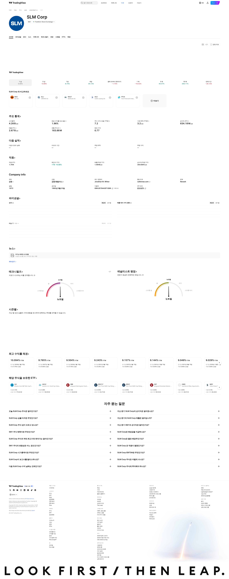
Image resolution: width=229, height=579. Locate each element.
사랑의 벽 (152, 490)
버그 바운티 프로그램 (103, 557)
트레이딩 (151, 503)
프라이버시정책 (101, 549)
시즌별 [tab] (57, 37)
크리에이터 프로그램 (155, 494)
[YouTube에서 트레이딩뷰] (17, 490)
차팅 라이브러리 (205, 490)
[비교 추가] (29, 97)
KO (203, 3)
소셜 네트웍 (152, 488)
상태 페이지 (100, 559)
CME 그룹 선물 (101, 511)
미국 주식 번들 (101, 514)
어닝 (50, 522)
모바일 (51, 545)
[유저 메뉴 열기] (207, 3)
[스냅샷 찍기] (202, 44)
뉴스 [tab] (29, 37)
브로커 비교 (100, 503)
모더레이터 (152, 497)
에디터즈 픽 (152, 507)
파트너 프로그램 (205, 505)
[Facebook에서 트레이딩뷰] (14, 490)
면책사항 (99, 547)
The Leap (100, 505)
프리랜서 (151, 516)
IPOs (50, 526)
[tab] (103, 203)
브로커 (130, 3)
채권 (50, 497)
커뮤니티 (114, 3)
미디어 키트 (100, 530)
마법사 (151, 514)
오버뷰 (99, 499)
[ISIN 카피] (112, 188)
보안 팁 (99, 555)
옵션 (50, 535)
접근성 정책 (100, 553)
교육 (150, 505)
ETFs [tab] (63, 37)
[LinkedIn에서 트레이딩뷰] (24, 490)
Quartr (33, 510)
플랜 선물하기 (101, 494)
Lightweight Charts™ (207, 492)
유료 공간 (152, 518)
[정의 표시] (16, 121)
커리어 (99, 528)
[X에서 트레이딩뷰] (10, 490)
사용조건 (99, 545)
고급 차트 (203, 494)
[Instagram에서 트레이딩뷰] (21, 490)
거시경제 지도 (53, 537)
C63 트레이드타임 (102, 539)
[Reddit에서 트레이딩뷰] (35, 490)
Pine (50, 505)
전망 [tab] (51, 37)
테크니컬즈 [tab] (44, 37)
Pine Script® (52, 539)
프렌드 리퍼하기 (153, 492)
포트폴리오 (52, 531)
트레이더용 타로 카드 (103, 537)
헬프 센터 (100, 526)
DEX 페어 (51, 503)
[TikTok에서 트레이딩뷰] (31, 490)
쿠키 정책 (100, 551)
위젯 (202, 488)
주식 (50, 493)
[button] (108, 3)
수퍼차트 (51, 488)
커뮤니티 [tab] (36, 37)
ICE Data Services (29, 498)
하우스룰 (151, 495)
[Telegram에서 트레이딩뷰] (28, 490)
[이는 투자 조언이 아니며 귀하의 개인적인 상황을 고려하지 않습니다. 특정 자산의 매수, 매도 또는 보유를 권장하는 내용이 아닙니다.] (34, 275)
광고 (202, 501)
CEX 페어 (51, 501)
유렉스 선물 (100, 512)
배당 (50, 524)
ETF (50, 495)
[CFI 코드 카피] (145, 188)
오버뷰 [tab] (11, 37)
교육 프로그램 (205, 507)
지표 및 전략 (152, 512)
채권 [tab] (69, 37)
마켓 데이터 (100, 492)
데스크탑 (51, 547)
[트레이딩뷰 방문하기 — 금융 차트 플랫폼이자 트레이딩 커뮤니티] (16, 72)
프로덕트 (104, 3)
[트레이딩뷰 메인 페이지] (17, 3)
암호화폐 (51, 499)
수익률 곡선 (52, 533)
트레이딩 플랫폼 (205, 495)
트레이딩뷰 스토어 (102, 535)
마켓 (122, 3)
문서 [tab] (24, 37)
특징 (98, 488)
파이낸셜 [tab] (18, 37)
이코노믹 (51, 520)
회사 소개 (100, 520)
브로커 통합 (204, 503)
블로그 (99, 524)
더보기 (139, 3)
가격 (98, 490)
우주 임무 (100, 522)
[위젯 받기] (206, 44)
